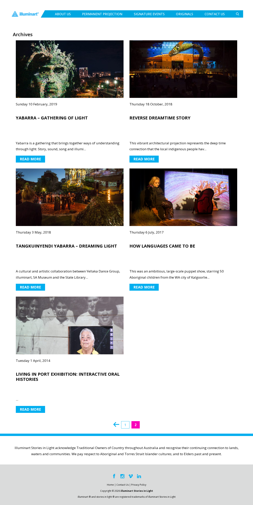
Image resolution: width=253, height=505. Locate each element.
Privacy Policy (138, 484)
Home (110, 484)
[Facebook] (114, 476)
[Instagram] (122, 476)
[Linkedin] (139, 476)
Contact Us (215, 14)
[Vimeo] (130, 476)
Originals (184, 14)
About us (63, 14)
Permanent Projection (102, 14)
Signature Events (149, 14)
